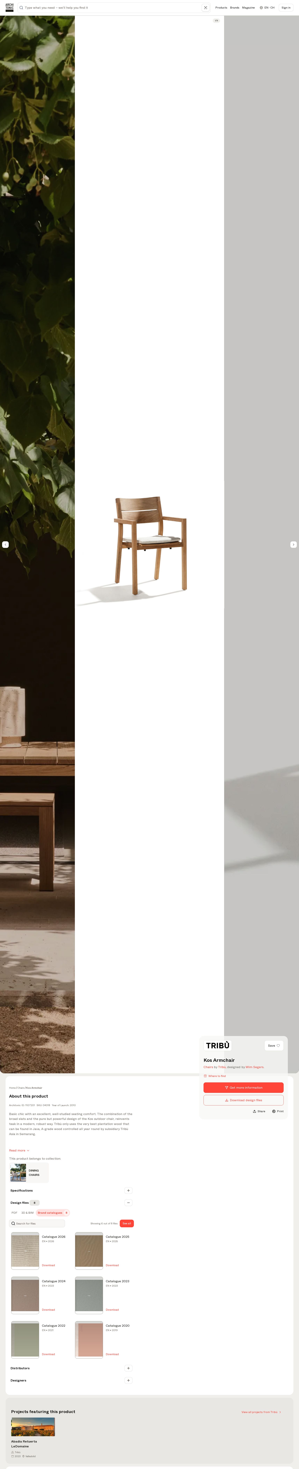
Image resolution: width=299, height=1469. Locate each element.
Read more (17, 1150)
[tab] (14, 1212)
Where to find (217, 1076)
